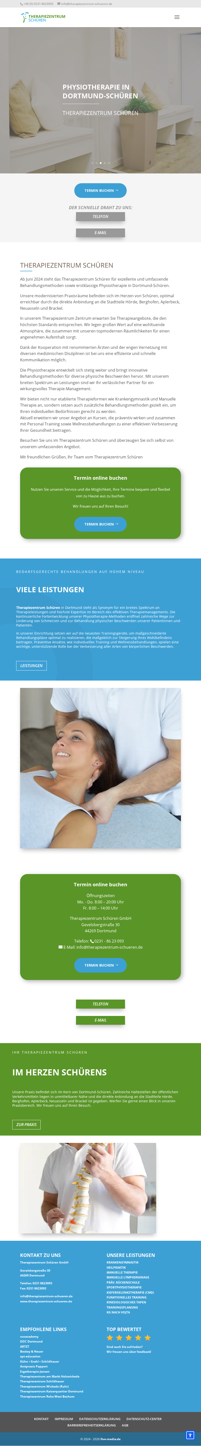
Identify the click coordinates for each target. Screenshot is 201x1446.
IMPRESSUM (64, 1419)
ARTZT (24, 1346)
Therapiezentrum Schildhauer (42, 1381)
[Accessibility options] (190, 1435)
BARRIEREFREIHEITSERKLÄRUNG (91, 1425)
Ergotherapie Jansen (35, 1371)
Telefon (100, 216)
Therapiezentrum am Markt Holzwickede (49, 1376)
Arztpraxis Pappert (34, 1366)
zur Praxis (26, 1124)
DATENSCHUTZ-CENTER (144, 1419)
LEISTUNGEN (31, 665)
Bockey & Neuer (31, 1351)
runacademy (29, 1336)
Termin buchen (99, 190)
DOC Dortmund (31, 1341)
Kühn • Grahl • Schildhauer (39, 1361)
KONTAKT (41, 1419)
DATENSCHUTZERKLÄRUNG (99, 1419)
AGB (125, 1425)
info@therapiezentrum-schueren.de (46, 1296)
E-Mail (101, 232)
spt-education (30, 1356)
